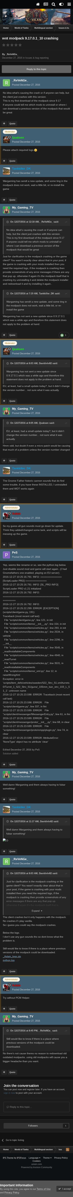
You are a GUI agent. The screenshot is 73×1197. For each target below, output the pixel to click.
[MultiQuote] (4, 123)
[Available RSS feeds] (67, 1149)
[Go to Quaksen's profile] (6, 139)
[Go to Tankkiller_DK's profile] (6, 171)
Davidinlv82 (45, 363)
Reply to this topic (36, 69)
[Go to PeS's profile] (6, 554)
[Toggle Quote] (8, 221)
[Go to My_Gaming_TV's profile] (6, 209)
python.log (9, 960)
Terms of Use (43, 1189)
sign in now (9, 1093)
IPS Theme (8, 1158)
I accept (66, 1188)
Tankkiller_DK (46, 293)
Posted (26, 84)
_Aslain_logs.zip (12, 956)
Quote (12, 123)
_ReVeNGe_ (46, 221)
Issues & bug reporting (37, 57)
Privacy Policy (61, 1158)
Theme (46, 1158)
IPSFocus (21, 1158)
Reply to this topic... (20, 1106)
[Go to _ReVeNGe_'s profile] (6, 82)
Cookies (37, 1161)
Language (34, 1158)
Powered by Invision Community (36, 1167)
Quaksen (44, 423)
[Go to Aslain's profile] (6, 515)
